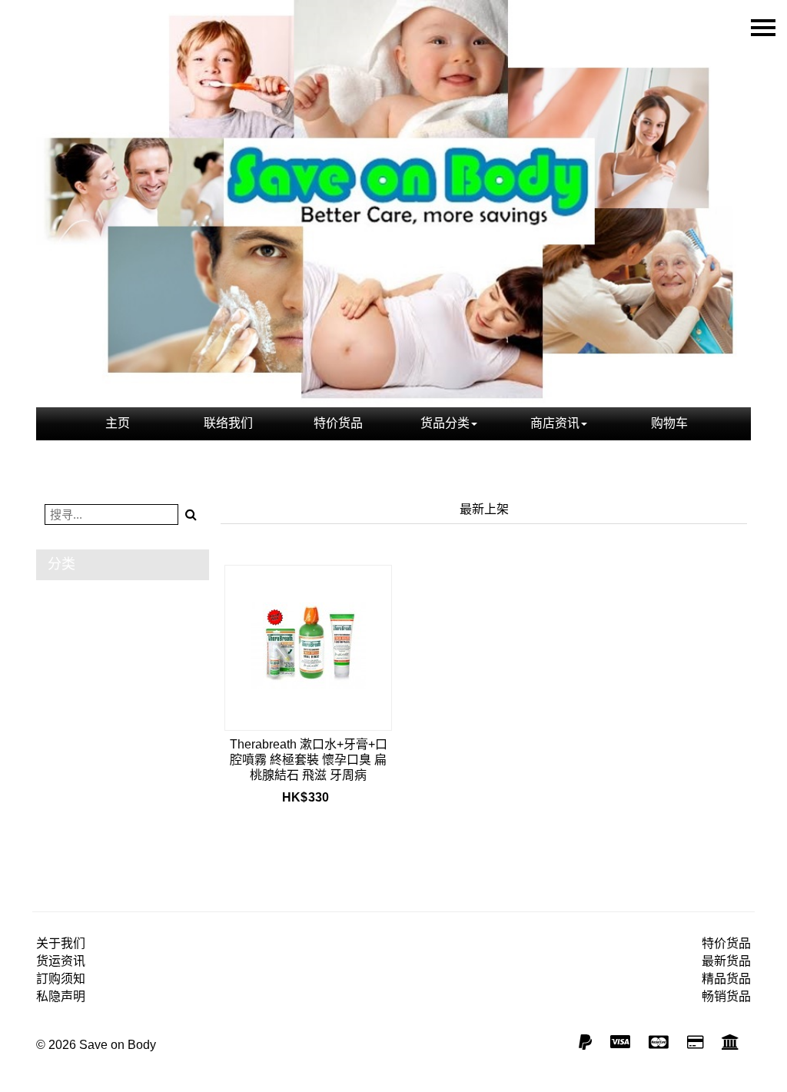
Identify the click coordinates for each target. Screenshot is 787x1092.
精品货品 (726, 978)
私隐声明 (60, 996)
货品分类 (445, 423)
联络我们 (228, 423)
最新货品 (726, 961)
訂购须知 (60, 978)
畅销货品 (726, 996)
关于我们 (60, 943)
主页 (117, 423)
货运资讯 (60, 961)
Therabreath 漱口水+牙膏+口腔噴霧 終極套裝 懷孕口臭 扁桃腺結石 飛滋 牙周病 (308, 760)
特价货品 (338, 423)
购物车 (669, 423)
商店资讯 (554, 423)
